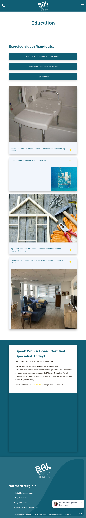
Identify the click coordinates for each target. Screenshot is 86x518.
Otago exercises (43, 77)
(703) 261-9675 (37, 385)
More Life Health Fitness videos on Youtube (43, 57)
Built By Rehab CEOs (29, 514)
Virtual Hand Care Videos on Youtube (43, 67)
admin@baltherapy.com (24, 493)
